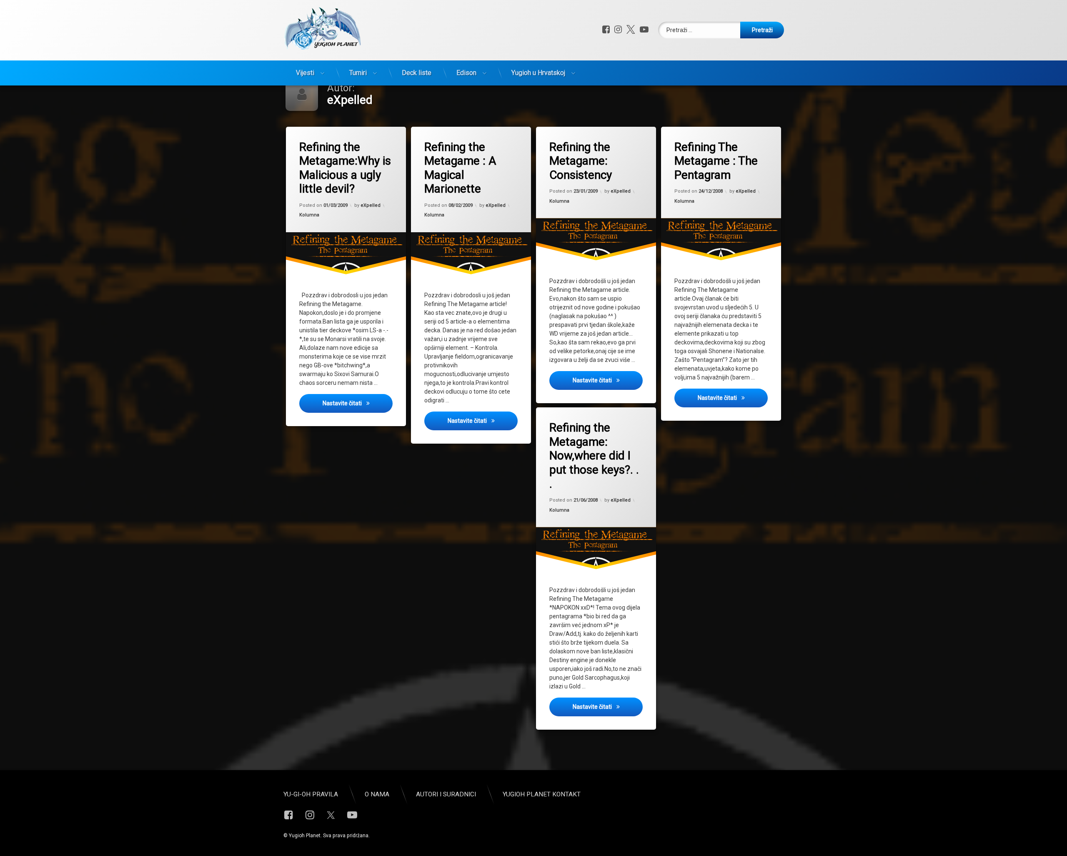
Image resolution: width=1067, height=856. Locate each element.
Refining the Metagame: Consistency (580, 161)
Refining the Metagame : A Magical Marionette (460, 168)
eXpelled (371, 205)
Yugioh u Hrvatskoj (538, 73)
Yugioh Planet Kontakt (542, 794)
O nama (377, 794)
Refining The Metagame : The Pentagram (716, 161)
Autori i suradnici (446, 794)
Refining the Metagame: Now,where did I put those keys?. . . (594, 455)
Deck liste (416, 73)
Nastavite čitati (358, 403)
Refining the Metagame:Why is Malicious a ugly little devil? (345, 168)
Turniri (358, 73)
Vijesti (305, 73)
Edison (466, 73)
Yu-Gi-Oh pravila (310, 794)
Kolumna (309, 215)
